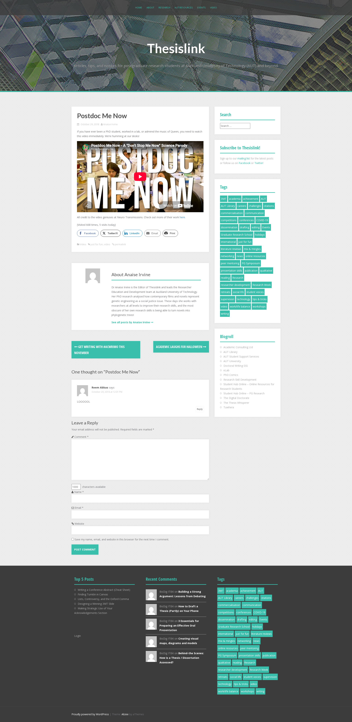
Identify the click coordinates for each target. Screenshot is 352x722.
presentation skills (231, 270)
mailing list (243, 158)
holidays (260, 234)
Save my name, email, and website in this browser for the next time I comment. (122, 539)
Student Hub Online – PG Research (244, 393)
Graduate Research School (236, 234)
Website (79, 523)
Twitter (258, 163)
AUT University (232, 361)
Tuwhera (228, 407)
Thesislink (176, 48)
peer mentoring (230, 263)
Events (201, 7)
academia (235, 198)
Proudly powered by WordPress (90, 714)
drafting (244, 227)
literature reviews (231, 249)
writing (225, 313)
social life (238, 292)
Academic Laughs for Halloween (179, 347)
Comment (81, 437)
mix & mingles (252, 249)
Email (79, 507)
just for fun (97, 244)
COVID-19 (262, 220)
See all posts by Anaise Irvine (130, 322)
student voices (255, 292)
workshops (259, 306)
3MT (223, 198)
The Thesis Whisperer (236, 402)
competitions (228, 220)
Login (77, 636)
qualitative (266, 270)
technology (243, 299)
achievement (250, 198)
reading (225, 277)
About (150, 7)
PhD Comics (230, 375)
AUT (263, 198)
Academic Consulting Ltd (238, 347)
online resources (255, 256)
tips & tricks (260, 299)
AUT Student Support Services (241, 356)
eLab (226, 370)
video (107, 244)
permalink (120, 244)
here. (183, 217)
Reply (200, 409)
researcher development (235, 285)
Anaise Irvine (110, 124)
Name (79, 492)
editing (256, 227)
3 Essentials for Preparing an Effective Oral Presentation (179, 625)
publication (251, 270)
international (228, 242)
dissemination (229, 227)
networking (227, 256)
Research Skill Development (239, 379)
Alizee (125, 714)
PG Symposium (251, 263)
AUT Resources (184, 7)
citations (269, 206)
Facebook (244, 163)
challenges (255, 206)
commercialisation (232, 213)
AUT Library (228, 206)
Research (164, 7)
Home (138, 7)
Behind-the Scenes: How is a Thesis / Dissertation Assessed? (182, 657)
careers (241, 206)
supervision (227, 299)
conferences (246, 220)
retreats (225, 292)
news (240, 256)
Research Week (261, 285)
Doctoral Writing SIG (235, 365)
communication (254, 213)
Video (213, 7)
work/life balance (240, 306)
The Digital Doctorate (236, 398)
